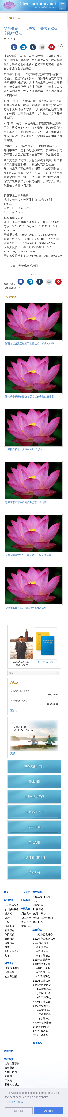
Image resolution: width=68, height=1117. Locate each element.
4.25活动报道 (11, 909)
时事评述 (38, 909)
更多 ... (13, 710)
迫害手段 (9, 972)
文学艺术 (26, 926)
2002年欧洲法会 (42, 1014)
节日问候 (9, 934)
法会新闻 (9, 926)
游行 (7, 917)
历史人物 (26, 913)
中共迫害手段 (12, 18)
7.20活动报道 (12, 905)
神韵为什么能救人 (21, 691)
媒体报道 (9, 938)
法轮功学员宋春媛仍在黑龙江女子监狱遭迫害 (29, 396)
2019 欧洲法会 (40, 942)
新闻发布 (9, 930)
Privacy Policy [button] (14, 1101)
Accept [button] (48, 1110)
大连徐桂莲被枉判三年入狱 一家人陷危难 (28, 555)
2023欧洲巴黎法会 (43, 934)
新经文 (14, 682)
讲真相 (8, 913)
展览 (7, 946)
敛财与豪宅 (39, 913)
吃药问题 (38, 921)
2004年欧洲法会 (42, 1005)
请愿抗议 (9, 942)
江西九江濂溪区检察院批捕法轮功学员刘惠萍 (29, 343)
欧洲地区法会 (40, 1030)
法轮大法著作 (12, 1063)
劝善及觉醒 (11, 976)
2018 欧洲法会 (40, 946)
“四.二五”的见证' (42, 896)
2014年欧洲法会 (41, 963)
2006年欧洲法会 (42, 997)
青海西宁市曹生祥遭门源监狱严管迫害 (26, 502)
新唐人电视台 (12, 1084)
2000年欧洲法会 (42, 1022)
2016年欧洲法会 (41, 955)
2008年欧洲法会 (42, 988)
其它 (7, 955)
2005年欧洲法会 (41, 1001)
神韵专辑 (26, 921)
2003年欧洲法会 (42, 1009)
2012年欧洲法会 (41, 972)
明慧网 (8, 1076)
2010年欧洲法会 (41, 980)
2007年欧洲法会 (42, 993)
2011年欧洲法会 (41, 976)
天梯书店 (9, 1067)
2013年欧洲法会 (41, 967)
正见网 (8, 1080)
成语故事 (26, 917)
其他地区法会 (40, 1035)
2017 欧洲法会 (40, 951)
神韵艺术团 (11, 1071)
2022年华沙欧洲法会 (44, 938)
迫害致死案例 (12, 967)
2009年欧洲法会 (42, 984)
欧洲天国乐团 (12, 951)
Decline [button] (18, 1110)
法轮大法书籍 (45, 661)
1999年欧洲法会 (42, 1026)
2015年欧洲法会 (41, 959)
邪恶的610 (38, 905)
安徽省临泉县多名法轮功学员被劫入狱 (26, 607)
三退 (7, 921)
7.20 (35, 900)
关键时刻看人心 (20, 700)
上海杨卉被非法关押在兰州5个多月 (24, 449)
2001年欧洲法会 (41, 1018)
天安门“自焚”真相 (43, 917)
